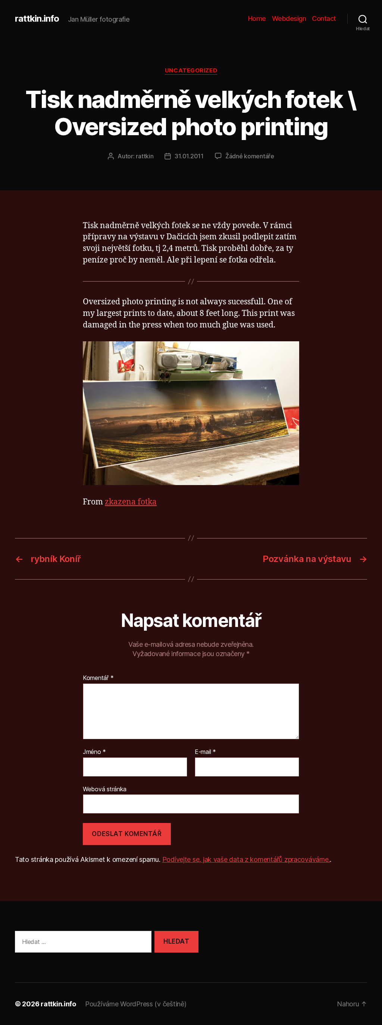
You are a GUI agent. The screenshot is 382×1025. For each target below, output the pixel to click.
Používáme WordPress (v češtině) (136, 1004)
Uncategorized (191, 70)
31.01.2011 (189, 156)
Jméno (94, 752)
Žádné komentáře (249, 156)
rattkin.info (37, 18)
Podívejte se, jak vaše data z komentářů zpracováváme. (246, 859)
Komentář (98, 678)
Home (257, 18)
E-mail (205, 752)
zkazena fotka (131, 502)
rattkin (144, 156)
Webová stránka (104, 788)
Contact (324, 18)
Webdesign (289, 18)
